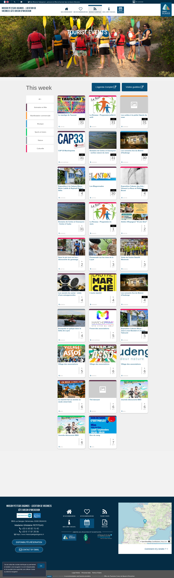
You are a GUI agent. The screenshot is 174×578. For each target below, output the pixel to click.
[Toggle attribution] (169, 541)
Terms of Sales (97, 573)
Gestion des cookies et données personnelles (18, 574)
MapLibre (164, 541)
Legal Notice (76, 573)
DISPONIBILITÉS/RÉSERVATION (29, 542)
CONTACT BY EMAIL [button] (30, 549)
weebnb (49, 576)
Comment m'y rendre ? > (156, 549)
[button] (71, 113)
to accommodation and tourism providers (78, 576)
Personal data (86, 573)
